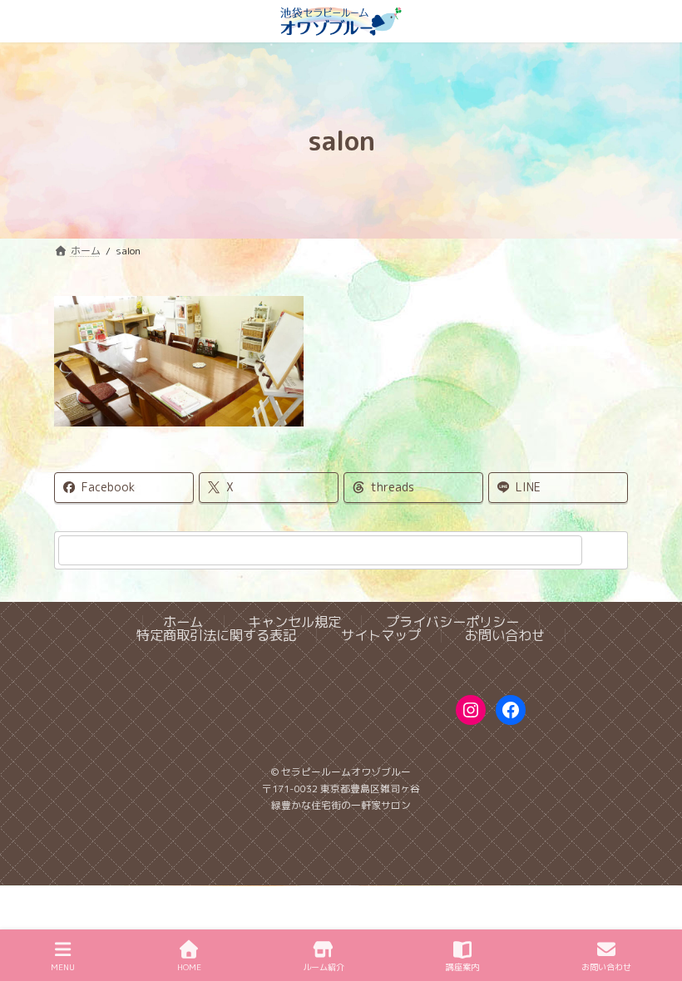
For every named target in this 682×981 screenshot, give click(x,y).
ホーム (183, 623)
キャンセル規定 (294, 623)
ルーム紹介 (323, 967)
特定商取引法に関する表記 (216, 636)
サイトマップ (381, 636)
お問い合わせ (505, 636)
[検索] (607, 550)
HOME (189, 967)
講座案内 (462, 967)
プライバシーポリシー (452, 623)
